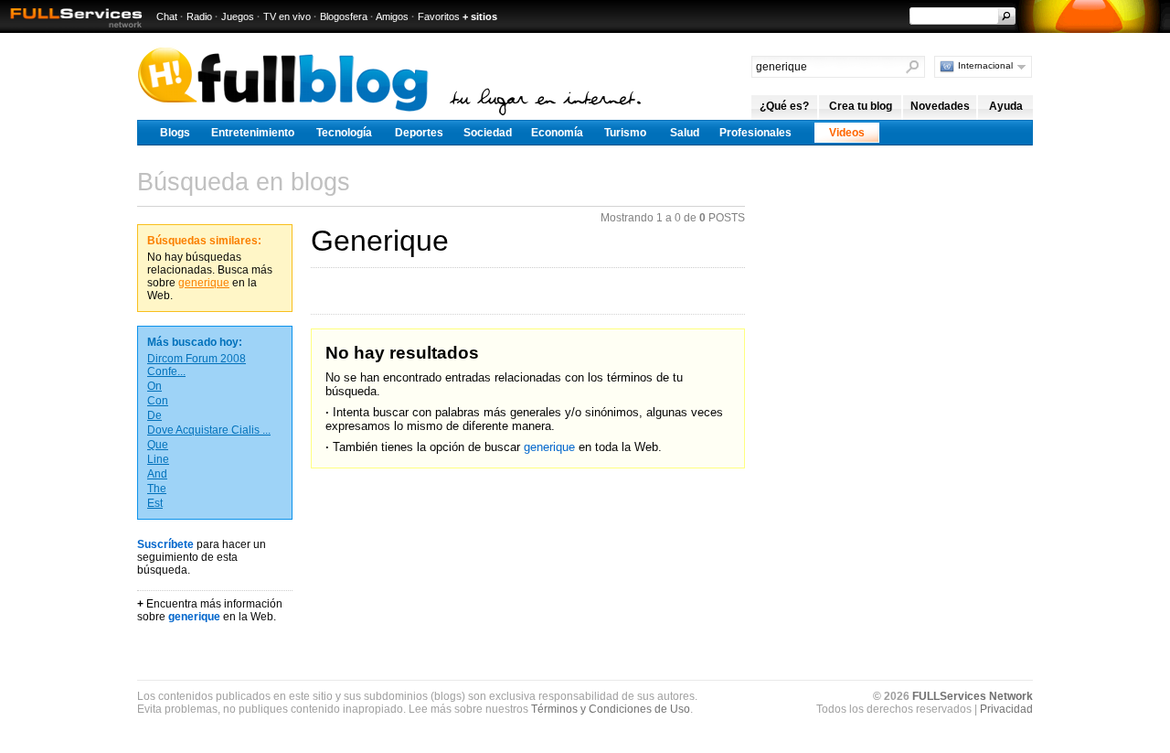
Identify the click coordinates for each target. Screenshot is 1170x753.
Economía (557, 132)
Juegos (237, 16)
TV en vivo (287, 16)
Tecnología (344, 132)
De (154, 415)
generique (203, 282)
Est (155, 503)
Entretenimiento (252, 132)
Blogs (175, 132)
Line (158, 459)
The (156, 488)
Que (157, 444)
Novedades (940, 106)
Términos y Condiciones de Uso (610, 709)
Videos (847, 132)
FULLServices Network (972, 696)
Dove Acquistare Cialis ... (209, 430)
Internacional (985, 65)
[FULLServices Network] (71, 29)
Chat (166, 16)
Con (157, 400)
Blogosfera (343, 16)
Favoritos (439, 16)
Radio (199, 16)
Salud (684, 132)
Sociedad (487, 132)
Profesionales (755, 132)
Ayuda (1006, 106)
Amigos (392, 16)
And (157, 474)
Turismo (625, 132)
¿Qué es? (784, 106)
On (154, 386)
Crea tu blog (860, 106)
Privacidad (1006, 709)
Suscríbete (165, 544)
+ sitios (480, 16)
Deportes (419, 132)
